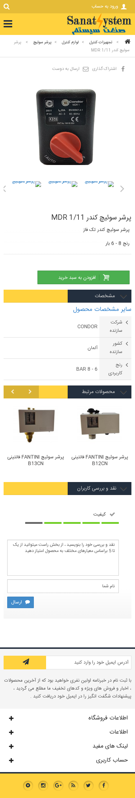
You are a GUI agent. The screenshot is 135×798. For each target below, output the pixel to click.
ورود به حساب (104, 6)
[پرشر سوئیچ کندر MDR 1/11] (26, 196)
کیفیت (99, 514)
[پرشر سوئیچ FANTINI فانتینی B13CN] (35, 426)
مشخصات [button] (105, 296)
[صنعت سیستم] (99, 34)
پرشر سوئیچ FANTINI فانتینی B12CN (99, 461)
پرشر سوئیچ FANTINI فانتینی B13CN (35, 461)
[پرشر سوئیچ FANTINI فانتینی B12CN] (99, 426)
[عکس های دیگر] (122, 188)
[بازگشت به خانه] (126, 42)
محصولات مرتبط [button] (99, 392)
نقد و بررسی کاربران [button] (96, 488)
